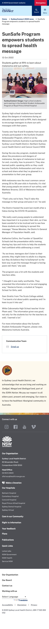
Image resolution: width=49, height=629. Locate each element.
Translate (23, 600)
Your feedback (9, 528)
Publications (8, 540)
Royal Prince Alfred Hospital (13, 503)
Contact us (7, 585)
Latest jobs (6, 551)
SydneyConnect (17, 19)
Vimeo (33, 427)
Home (4, 19)
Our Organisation (10, 575)
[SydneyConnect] (24, 10)
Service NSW (7, 561)
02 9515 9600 (8, 473)
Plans (4, 534)
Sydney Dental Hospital (11, 507)
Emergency (41, 3)
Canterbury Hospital (10, 496)
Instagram (6, 427)
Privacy (34, 605)
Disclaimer (22, 605)
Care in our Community (12, 516)
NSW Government (9, 554)
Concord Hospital (9, 500)
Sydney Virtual (8, 510)
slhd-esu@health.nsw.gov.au (13, 476)
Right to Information (11, 522)
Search (36, 12)
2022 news (29, 19)
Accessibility (7, 605)
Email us (15, 346)
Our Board (7, 580)
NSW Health (7, 558)
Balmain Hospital (9, 493)
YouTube (24, 427)
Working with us (9, 591)
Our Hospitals (8, 488)
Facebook (15, 427)
